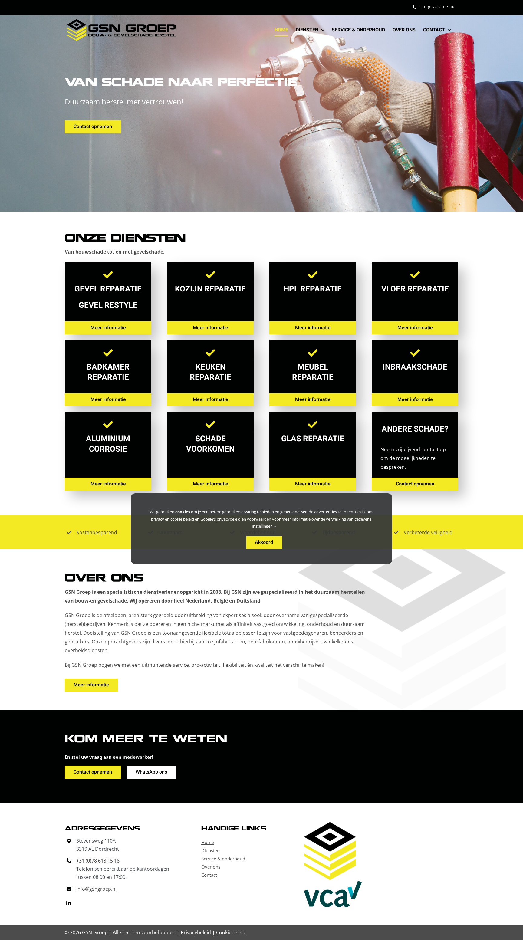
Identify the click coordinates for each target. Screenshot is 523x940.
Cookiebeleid (230, 932)
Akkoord (264, 542)
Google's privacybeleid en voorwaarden (235, 519)
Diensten (210, 850)
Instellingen (263, 526)
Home (207, 842)
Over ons (210, 867)
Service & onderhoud (223, 859)
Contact (209, 875)
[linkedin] (68, 903)
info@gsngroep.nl (96, 889)
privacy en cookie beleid (172, 519)
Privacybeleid (196, 932)
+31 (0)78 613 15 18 (98, 860)
